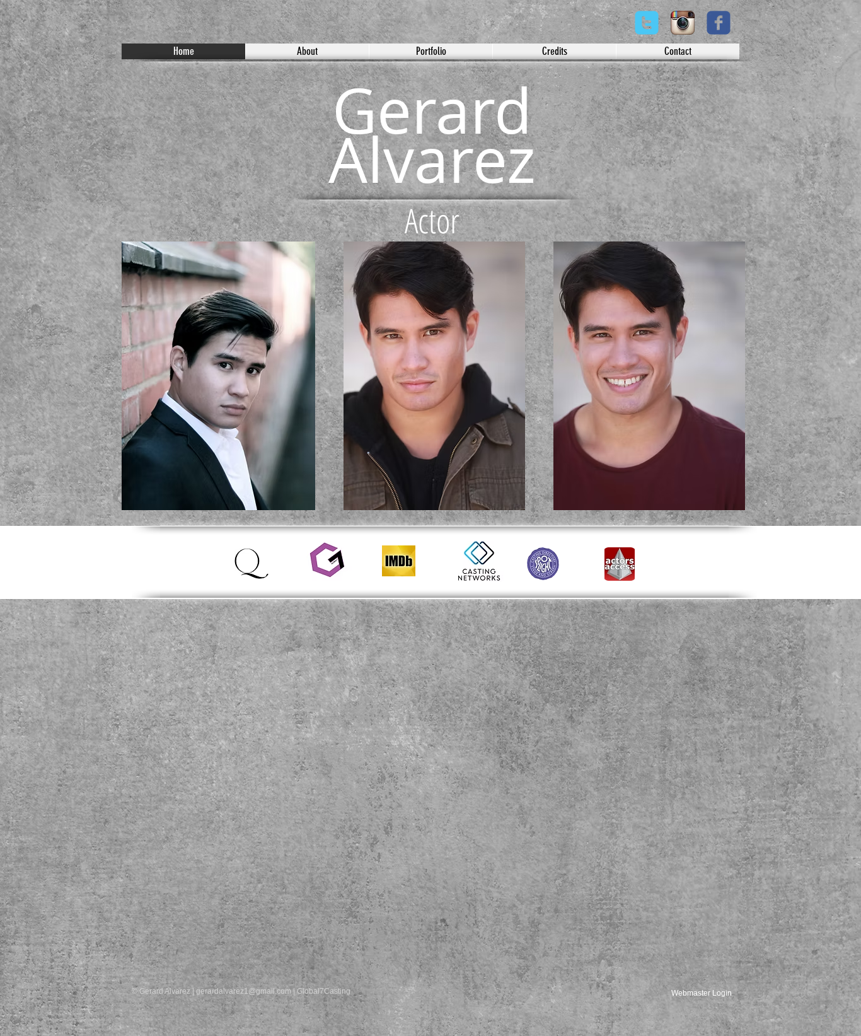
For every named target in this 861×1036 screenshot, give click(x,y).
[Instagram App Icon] (683, 23)
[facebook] (719, 23)
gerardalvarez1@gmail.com (243, 991)
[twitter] (647, 23)
